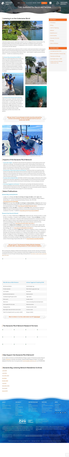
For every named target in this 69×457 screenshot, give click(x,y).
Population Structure (54, 38)
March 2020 (4, 388)
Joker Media (38, 441)
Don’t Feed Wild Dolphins (33, 411)
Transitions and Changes (55, 56)
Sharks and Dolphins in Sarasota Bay (57, 53)
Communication (53, 35)
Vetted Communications (57, 441)
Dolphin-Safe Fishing (32, 409)
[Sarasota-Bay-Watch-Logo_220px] (19, 336)
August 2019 (5, 391)
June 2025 (4, 373)
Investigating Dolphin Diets (55, 51)
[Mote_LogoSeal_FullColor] (7, 336)
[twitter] (58, 412)
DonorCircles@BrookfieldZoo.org (29, 361)
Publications (52, 22)
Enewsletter (57, 407)
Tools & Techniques (54, 43)
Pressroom (57, 405)
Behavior (52, 30)
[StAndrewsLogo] (42, 329)
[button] (49, 3)
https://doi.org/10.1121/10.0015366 (10, 201)
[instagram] (63, 412)
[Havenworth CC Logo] (42, 336)
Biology (51, 25)
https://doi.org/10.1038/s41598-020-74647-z (27, 206)
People (3, 404)
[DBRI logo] (19, 329)
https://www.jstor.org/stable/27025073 (35, 238)
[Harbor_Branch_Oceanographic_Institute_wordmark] (30, 344)
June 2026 (4, 370)
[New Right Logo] (62, 1)
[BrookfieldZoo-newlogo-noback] (7, 329)
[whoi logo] (7, 344)
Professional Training (45, 409)
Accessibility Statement (6, 408)
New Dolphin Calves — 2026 (56, 58)
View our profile (39, 429)
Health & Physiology (54, 27)
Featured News (57, 404)
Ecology (52, 40)
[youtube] (60, 412)
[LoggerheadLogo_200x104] (30, 329)
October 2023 (5, 380)
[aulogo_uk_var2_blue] (30, 336)
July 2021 (4, 383)
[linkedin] (65, 412)
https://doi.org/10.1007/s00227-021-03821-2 (23, 228)
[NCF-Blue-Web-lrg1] (19, 344)
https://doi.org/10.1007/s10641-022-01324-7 (25, 223)
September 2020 (5, 385)
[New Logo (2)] (7, 1)
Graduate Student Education (47, 410)
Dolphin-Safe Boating (32, 408)
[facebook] (56, 412)
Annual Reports (58, 408)
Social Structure (53, 33)
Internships (44, 412)
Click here (37, 317)
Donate (30, 404)
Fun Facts (43, 404)
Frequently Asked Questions (47, 408)
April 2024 (4, 378)
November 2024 (5, 375)
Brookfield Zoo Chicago (6, 405)
